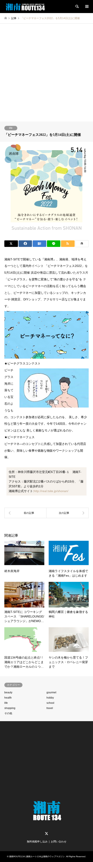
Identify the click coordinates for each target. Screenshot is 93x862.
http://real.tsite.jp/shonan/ (51, 491)
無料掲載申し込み (37, 841)
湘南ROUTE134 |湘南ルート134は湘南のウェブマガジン (37, 856)
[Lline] (54, 243)
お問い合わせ (58, 841)
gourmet (51, 692)
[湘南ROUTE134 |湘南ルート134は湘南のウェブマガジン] (25, 6)
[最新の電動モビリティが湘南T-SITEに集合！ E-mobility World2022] (67, 513)
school (50, 702)
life (11, 128)
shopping (9, 708)
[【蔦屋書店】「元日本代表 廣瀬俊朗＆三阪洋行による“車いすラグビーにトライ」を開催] (25, 513)
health (8, 697)
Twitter (46, 833)
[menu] (86, 6)
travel (49, 708)
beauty (8, 692)
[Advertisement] (46, 72)
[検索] (76, 6)
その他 (8, 713)
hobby (50, 697)
